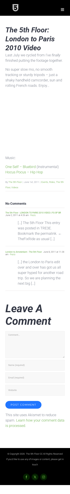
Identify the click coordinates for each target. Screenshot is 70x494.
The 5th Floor (15, 182)
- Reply (32, 215)
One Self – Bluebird (20, 167)
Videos (14, 187)
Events (44, 182)
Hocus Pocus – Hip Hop (24, 172)
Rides (52, 182)
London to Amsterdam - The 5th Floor (23, 252)
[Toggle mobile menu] (63, 9)
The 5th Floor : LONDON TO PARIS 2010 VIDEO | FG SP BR (33, 212)
